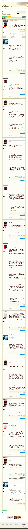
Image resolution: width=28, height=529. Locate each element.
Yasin (5, 38)
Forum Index (7, 8)
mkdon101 (5, 311)
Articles (6, 526)
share (20, 94)
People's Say (13, 8)
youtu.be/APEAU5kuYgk (12, 22)
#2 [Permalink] (10, 38)
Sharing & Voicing (9, 8)
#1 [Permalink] (10, 20)
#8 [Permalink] (10, 242)
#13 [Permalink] (10, 422)
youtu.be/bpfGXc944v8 (12, 210)
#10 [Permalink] (10, 334)
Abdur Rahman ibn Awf (5, 20)
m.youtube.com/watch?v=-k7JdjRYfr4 (14, 412)
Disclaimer (3, 524)
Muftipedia (11, 524)
